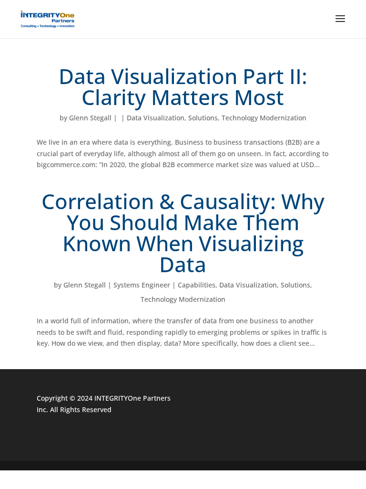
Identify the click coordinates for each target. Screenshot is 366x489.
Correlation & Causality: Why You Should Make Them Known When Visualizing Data (183, 232)
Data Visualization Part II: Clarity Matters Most (183, 86)
